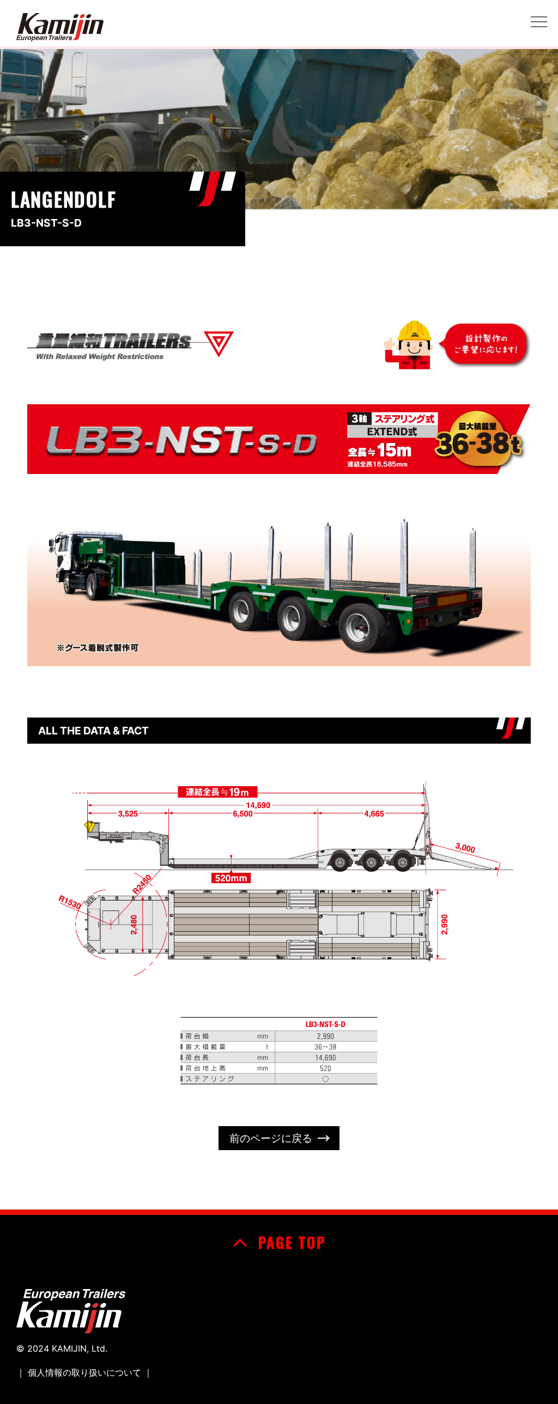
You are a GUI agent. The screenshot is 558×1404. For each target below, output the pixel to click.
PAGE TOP (289, 1242)
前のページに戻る (270, 1138)
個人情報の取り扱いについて (84, 1372)
